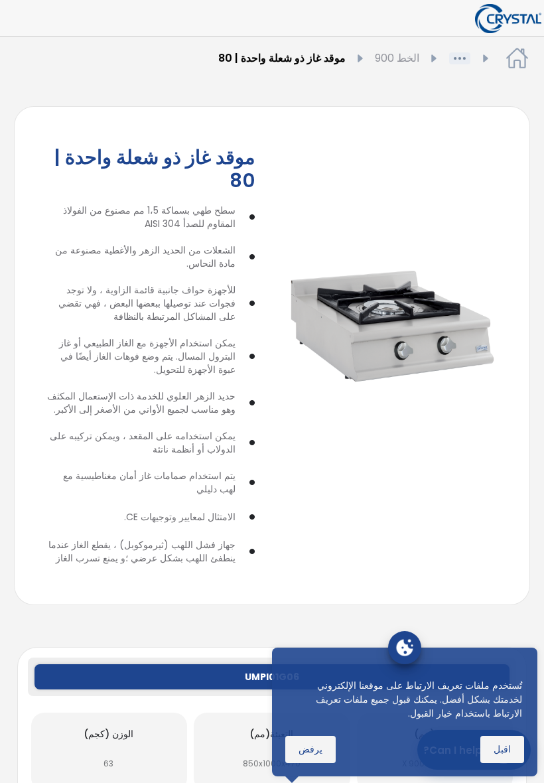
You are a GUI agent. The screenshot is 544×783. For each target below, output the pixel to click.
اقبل (502, 749)
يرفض (310, 749)
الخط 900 (397, 58)
